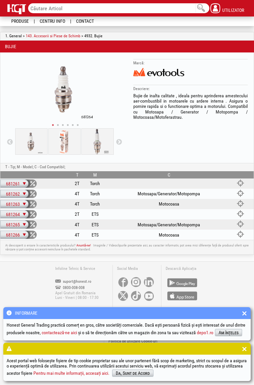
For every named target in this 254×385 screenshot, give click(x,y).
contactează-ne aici (59, 332)
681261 (13, 183)
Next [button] (119, 142)
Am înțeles (228, 332)
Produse (20, 21)
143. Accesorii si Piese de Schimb (53, 36)
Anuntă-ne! (83, 245)
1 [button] (53, 125)
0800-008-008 (73, 287)
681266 (13, 235)
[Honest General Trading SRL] (17, 8)
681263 (13, 204)
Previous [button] (10, 142)
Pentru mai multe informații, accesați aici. (71, 373)
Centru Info (52, 21)
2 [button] (58, 125)
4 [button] (67, 125)
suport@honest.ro (76, 281)
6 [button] (77, 125)
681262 (13, 194)
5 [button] (72, 125)
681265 (13, 224)
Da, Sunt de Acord (133, 373)
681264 (13, 214)
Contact (85, 21)
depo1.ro (205, 332)
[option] (64, 89)
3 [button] (63, 125)
